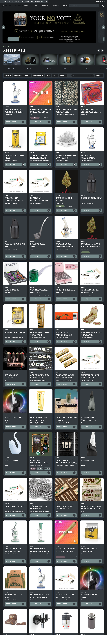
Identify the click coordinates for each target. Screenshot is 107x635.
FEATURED (56, 6)
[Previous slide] (3, 27)
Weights (62, 75)
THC (47, 75)
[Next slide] (103, 27)
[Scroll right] (102, 50)
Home (4, 46)
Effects (26, 75)
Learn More (13, 39)
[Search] (97, 6)
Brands (7, 75)
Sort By (98, 75)
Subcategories (37, 75)
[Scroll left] (98, 50)
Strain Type (17, 75)
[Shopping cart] (102, 6)
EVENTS (65, 6)
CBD (54, 75)
